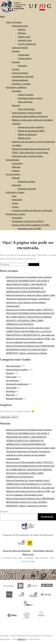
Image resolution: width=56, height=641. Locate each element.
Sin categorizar (12, 380)
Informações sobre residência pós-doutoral (30, 116)
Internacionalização (20, 80)
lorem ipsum (11, 377)
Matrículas (10, 395)
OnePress (21, 639)
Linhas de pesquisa (20, 47)
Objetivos (22, 33)
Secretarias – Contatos (21, 84)
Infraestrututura (12, 160)
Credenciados (23, 55)
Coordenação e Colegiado (22, 76)
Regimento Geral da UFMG (29, 228)
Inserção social (24, 36)
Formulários (17, 217)
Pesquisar (4, 511)
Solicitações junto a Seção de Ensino (27, 156)
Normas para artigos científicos (31, 127)
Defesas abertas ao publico (17, 369)
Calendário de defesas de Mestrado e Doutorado (32, 210)
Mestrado (16, 178)
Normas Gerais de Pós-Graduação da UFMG (30, 225)
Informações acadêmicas (16, 87)
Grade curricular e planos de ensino (27, 112)
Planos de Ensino (25, 102)
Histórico (22, 29)
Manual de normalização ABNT (31, 131)
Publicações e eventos (15, 192)
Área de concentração (27, 44)
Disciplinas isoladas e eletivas (30, 98)
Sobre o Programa (13, 22)
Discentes (16, 62)
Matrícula (16, 105)
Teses (14, 196)
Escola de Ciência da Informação (17, 550)
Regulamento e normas (15, 214)
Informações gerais (20, 26)
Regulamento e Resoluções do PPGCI (28, 221)
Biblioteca (16, 167)
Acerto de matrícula (26, 109)
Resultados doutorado (27, 188)
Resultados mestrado (26, 181)
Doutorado (16, 185)
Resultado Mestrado (14, 398)
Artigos (15, 203)
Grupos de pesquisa (20, 73)
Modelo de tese (24, 138)
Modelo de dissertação (27, 134)
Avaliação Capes (25, 40)
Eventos (15, 207)
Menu (2, 16)
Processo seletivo (13, 174)
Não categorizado (13, 366)
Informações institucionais (17, 384)
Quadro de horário (25, 94)
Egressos (15, 69)
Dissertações (17, 199)
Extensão (16, 170)
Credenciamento (25, 58)
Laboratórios (17, 163)
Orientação (22, 65)
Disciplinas (16, 91)
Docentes (16, 51)
